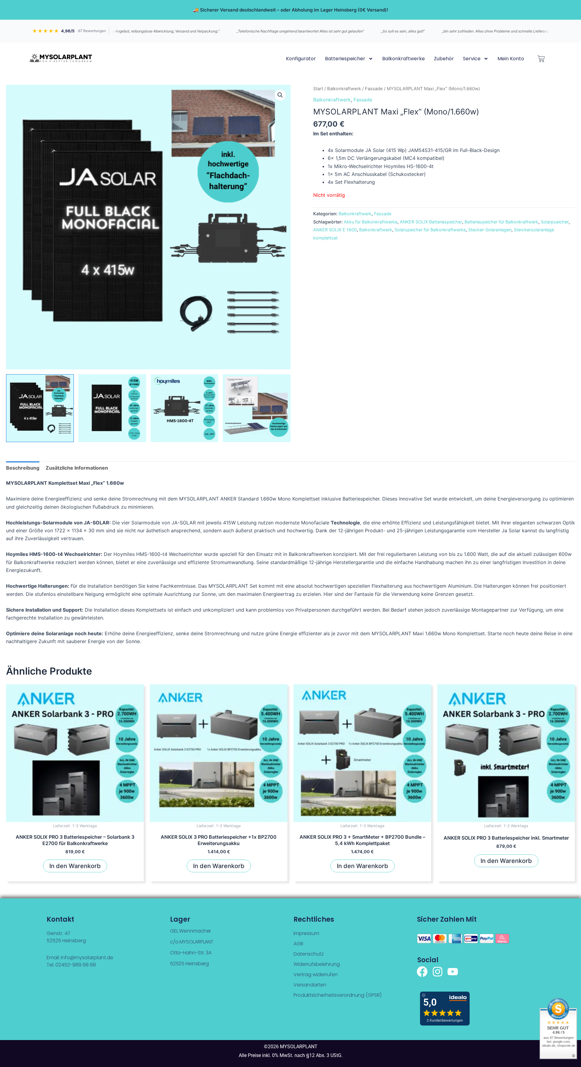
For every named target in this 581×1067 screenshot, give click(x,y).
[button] (280, 95)
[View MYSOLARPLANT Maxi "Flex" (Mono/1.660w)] (40, 408)
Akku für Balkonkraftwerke (370, 221)
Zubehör (444, 58)
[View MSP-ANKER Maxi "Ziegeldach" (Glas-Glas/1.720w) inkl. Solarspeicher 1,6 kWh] (184, 408)
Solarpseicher (555, 221)
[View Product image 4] (256, 408)
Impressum (306, 933)
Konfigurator (301, 58)
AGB (298, 943)
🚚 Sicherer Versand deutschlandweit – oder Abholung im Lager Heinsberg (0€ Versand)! (290, 10)
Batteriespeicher (345, 58)
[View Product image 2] (112, 408)
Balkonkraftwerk (344, 88)
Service (472, 58)
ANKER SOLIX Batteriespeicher (431, 221)
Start (318, 88)
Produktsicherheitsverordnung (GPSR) (338, 995)
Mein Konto (510, 58)
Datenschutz (309, 953)
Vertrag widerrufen (316, 974)
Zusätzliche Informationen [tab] (77, 468)
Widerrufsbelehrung (317, 964)
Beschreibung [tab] (22, 468)
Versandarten (310, 984)
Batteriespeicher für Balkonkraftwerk (501, 221)
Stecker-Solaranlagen (489, 229)
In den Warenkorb (75, 866)
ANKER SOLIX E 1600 (335, 229)
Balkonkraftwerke (403, 58)
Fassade (374, 88)
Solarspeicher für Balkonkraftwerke (430, 229)
